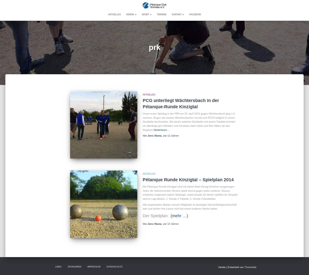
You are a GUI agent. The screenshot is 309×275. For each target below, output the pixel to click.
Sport (146, 14)
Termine (161, 14)
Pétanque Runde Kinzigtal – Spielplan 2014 (188, 179)
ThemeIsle (250, 267)
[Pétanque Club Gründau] (154, 6)
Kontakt (177, 14)
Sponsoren (74, 267)
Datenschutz (114, 267)
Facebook (195, 14)
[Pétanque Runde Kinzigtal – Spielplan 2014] (103, 204)
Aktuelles (114, 14)
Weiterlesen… (162, 129)
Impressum (93, 267)
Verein (130, 14)
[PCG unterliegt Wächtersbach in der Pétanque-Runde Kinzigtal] (103, 125)
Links (58, 267)
